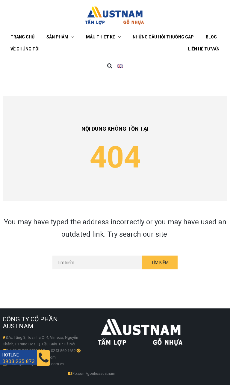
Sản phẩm (57, 37)
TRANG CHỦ (22, 37)
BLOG (211, 37)
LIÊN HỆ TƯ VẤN (204, 49)
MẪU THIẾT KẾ (100, 37)
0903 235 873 (18, 361)
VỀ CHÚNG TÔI (25, 49)
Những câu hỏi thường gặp (163, 37)
